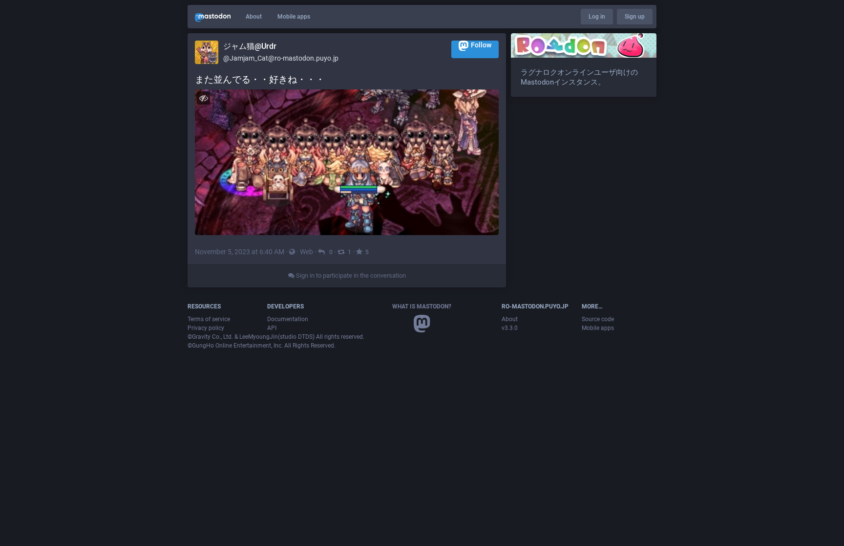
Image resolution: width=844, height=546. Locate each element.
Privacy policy (206, 328)
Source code (598, 319)
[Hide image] (203, 98)
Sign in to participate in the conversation (350, 275)
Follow (481, 45)
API (271, 328)
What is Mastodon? (421, 306)
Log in (597, 16)
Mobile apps (293, 16)
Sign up (635, 16)
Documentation (287, 319)
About (254, 16)
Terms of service (209, 319)
